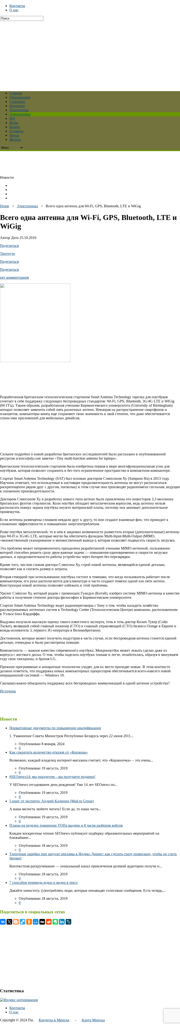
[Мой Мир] (35, 922)
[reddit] (49, 922)
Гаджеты (16, 131)
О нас (14, 10)
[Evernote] (55, 922)
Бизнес (14, 127)
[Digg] (42, 922)
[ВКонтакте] (3, 922)
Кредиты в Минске (54, 1020)
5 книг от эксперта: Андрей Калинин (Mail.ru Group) (51, 801)
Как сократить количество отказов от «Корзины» (48, 752)
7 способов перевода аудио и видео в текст (43, 883)
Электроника (19, 114)
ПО (12, 118)
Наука (14, 135)
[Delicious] (22, 922)
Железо (15, 139)
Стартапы (17, 102)
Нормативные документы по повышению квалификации (55, 728)
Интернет (17, 106)
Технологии (19, 110)
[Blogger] (16, 922)
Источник (8, 691)
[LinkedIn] (62, 922)
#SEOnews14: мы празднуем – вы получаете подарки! (52, 777)
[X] (9, 922)
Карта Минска (93, 1020)
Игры (13, 123)
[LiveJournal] (68, 922)
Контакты (17, 6)
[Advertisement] (90, 53)
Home (4, 206)
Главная (15, 93)
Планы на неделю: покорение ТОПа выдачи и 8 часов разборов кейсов (66, 825)
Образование (19, 97)
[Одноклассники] (29, 922)
